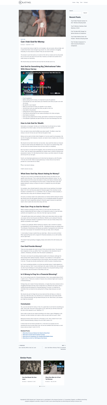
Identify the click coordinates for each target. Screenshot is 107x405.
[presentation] (30, 367)
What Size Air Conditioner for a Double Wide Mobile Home (38, 336)
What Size (23, 39)
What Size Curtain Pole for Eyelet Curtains (34, 334)
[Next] (62, 372)
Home (73, 2)
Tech (81, 2)
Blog (78, 2)
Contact (86, 2)
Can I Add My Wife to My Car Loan (27, 346)
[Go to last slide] (22, 372)
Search (71, 10)
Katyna (23, 44)
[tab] (39, 386)
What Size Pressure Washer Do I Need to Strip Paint (36, 333)
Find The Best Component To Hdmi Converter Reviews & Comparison (78, 43)
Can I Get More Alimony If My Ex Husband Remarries (55, 347)
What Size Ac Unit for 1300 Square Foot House (35, 338)
